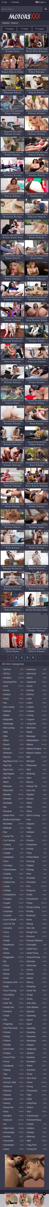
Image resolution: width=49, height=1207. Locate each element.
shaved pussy (33, 957)
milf (20, 238)
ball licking (8, 728)
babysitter (9, 93)
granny (6, 1103)
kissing (30, 690)
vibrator (30, 1132)
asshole (37, 320)
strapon (30, 1045)
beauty (6, 749)
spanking (31, 1015)
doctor (6, 953)
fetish (6, 1015)
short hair (31, 965)
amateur (10, 51)
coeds (6, 886)
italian (29, 678)
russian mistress (34, 940)
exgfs (6, 986)
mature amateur (33, 749)
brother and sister (11, 819)
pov (28, 886)
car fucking (9, 840)
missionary (31, 765)
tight (28, 1095)
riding (29, 924)
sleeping (30, 986)
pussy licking (33, 907)
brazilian (7, 811)
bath (45, 610)
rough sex (31, 932)
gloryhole (8, 1099)
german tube (9, 1082)
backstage (8, 724)
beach (6, 744)
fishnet (6, 1032)
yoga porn (31, 1145)
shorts (29, 970)
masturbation (32, 740)
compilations (9, 895)
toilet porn (31, 1103)
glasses (7, 1095)
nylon (29, 803)
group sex (8, 1107)
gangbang (8, 1066)
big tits (13, 72)
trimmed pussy (33, 1120)
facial (30, 610)
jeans (29, 686)
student (30, 1053)
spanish (30, 1011)
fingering (9, 175)
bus (5, 832)
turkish (30, 1124)
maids (14, 238)
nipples (30, 794)
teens (29, 1082)
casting (7, 844)
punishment (32, 899)
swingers (31, 1061)
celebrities (8, 857)
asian (9, 506)
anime (6, 690)
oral (28, 819)
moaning (30, 774)
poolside (30, 878)
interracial (31, 673)
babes (5, 72)
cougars (7, 899)
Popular (10, 29)
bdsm (33, 72)
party (29, 853)
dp (4, 961)
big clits (7, 765)
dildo (5, 949)
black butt (8, 790)
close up (7, 878)
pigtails (30, 865)
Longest (40, 29)
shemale (30, 961)
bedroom (7, 753)
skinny (29, 982)
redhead (43, 51)
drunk (6, 970)
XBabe (21, 34)
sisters (29, 978)
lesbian (30, 711)
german (42, 569)
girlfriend (7, 1086)
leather (30, 707)
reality (29, 911)
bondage (41, 72)
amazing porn (10, 682)
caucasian (8, 849)
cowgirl (18, 134)
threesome (31, 1091)
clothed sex (9, 882)
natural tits (31, 786)
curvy (6, 932)
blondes (33, 113)
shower (30, 974)
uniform (30, 1128)
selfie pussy (32, 953)
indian (6, 1149)
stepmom (31, 1036)
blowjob (42, 93)
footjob (7, 1053)
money (29, 782)
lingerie (30, 719)
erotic (6, 978)
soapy (29, 995)
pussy (29, 903)
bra (5, 807)
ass (5, 703)
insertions (31, 669)
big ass (7, 757)
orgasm (30, 824)
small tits (31, 990)
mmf (28, 769)
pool (28, 874)
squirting (30, 1028)
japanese (31, 682)
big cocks (33, 217)
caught (6, 853)
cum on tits (9, 924)
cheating (7, 865)
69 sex (6, 673)
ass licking (8, 707)
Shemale (15, 2)
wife (28, 1141)
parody (29, 849)
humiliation (8, 1145)
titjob (29, 1099)
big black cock (37, 196)
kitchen (30, 694)
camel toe (9, 217)
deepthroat (8, 945)
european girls (10, 982)
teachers (30, 1070)
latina (29, 703)
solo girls (31, 1003)
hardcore (17, 589)
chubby (7, 874)
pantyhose (31, 844)
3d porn (7, 669)
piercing (30, 861)
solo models (32, 1007)
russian (30, 936)
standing (30, 1032)
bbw (5, 736)
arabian (16, 548)
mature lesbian (33, 753)
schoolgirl (31, 945)
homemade (8, 1132)
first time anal (10, 1028)
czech (6, 936)
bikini (21, 72)
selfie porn (31, 949)
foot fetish (8, 1049)
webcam (30, 1136)
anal (17, 51)
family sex (8, 1007)
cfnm (30, 51)
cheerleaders (9, 869)
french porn (9, 1057)
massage (30, 736)
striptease (31, 1049)
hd (4, 1124)
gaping (6, 1070)
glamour (7, 1091)
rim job (30, 928)
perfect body (32, 857)
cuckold (7, 915)
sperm (29, 1020)
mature (33, 382)
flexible (7, 1045)
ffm (36, 51)
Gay (5, 2)
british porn (8, 815)
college (7, 890)
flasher (7, 1041)
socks (29, 999)
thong (29, 1086)
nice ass (30, 790)
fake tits (7, 1003)
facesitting (8, 995)
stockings (31, 1041)
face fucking (9, 990)
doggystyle (13, 631)
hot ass (7, 1136)
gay (5, 1074)
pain (28, 836)
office (29, 807)
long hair (31, 724)
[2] (38, 657)
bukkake (17, 362)
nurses (29, 799)
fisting (6, 1036)
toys (28, 1111)
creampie (8, 911)
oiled (29, 811)
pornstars (31, 882)
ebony (6, 974)
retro (29, 920)
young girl (31, 1149)
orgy (28, 828)
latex (29, 698)
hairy (5, 1111)
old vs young (33, 815)
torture (29, 1107)
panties (30, 840)
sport (29, 1024)
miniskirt (30, 761)
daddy (6, 940)
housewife (8, 1141)
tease (29, 1074)
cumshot (33, 300)
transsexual (32, 1116)
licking (18, 175)
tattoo (29, 1066)
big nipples (8, 774)
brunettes (17, 300)
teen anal (31, 1078)
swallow (30, 1057)
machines (31, 728)
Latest (25, 29)
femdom (42, 113)
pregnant (30, 890)
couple (6, 903)
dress (6, 965)
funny (6, 1061)
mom (28, 778)
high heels (18, 341)
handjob (38, 610)
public (29, 895)
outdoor (41, 382)
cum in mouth (9, 920)
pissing (30, 869)
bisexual (7, 786)
